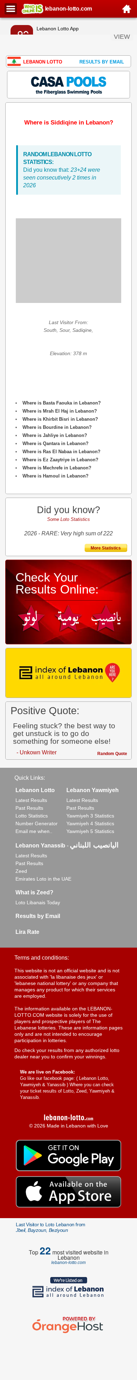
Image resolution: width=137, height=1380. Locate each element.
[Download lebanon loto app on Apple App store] (68, 1206)
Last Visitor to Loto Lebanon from (50, 1227)
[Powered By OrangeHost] (68, 1333)
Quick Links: (29, 778)
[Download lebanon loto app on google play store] (68, 1169)
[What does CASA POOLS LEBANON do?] (68, 84)
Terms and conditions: (41, 958)
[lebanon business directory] (68, 673)
